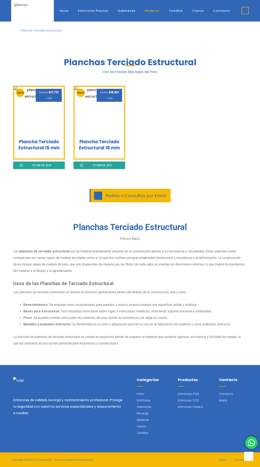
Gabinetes (144, 407)
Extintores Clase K (190, 407)
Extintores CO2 (188, 400)
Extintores (144, 400)
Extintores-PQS (188, 394)
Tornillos (142, 433)
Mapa (223, 400)
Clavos (141, 426)
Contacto (226, 394)
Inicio (140, 394)
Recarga (142, 413)
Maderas (143, 420)
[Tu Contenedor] (32, 10)
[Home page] (12, 30)
